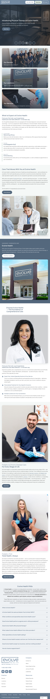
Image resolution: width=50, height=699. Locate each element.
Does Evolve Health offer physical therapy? (14, 626)
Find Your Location (8, 255)
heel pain (31, 473)
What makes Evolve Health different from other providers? (18, 630)
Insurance (3, 686)
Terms (28, 694)
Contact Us (28, 660)
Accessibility (4, 694)
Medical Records (29, 679)
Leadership (28, 672)
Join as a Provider (30, 669)
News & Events (29, 687)
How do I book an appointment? (11, 648)
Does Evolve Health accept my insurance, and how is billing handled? (21, 644)
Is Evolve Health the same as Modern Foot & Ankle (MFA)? (18, 612)
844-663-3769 (30, 2)
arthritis (25, 476)
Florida (15, 178)
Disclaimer (15, 694)
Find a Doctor (7, 192)
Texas (20, 178)
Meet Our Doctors (8, 576)
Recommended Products (31, 689)
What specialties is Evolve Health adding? (14, 635)
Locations (3, 681)
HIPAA (20, 694)
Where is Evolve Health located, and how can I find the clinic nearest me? (22, 639)
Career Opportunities (30, 666)
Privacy (24, 694)
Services (3, 683)
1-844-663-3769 (6, 668)
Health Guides (29, 683)
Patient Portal (29, 681)
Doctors (3, 678)
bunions (36, 473)
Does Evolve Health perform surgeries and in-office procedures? (20, 621)
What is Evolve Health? (8, 607)
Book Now (38, 2)
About (27, 663)
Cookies (10, 694)
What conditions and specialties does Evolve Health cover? (19, 617)
